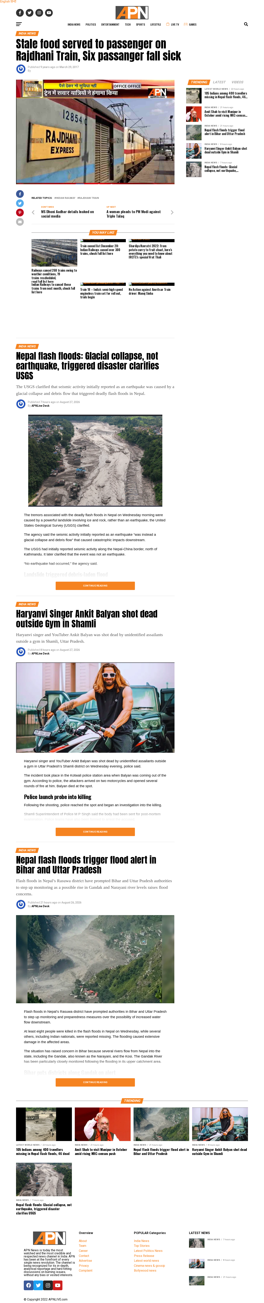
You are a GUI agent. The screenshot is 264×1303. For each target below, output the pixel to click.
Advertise (85, 1261)
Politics (91, 24)
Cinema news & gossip (149, 1266)
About (83, 1241)
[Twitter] (38, 1285)
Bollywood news (145, 1270)
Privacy (84, 1266)
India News (74, 24)
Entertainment (110, 24)
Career (83, 1251)
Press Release (144, 1256)
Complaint (85, 1270)
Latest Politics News (148, 1251)
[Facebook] (28, 1285)
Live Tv (175, 24)
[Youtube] (57, 1285)
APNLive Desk (40, 405)
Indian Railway (65, 198)
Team (82, 1246)
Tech (128, 24)
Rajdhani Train (89, 198)
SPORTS (140, 24)
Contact (84, 1256)
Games (192, 24)
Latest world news (146, 1261)
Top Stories (142, 1246)
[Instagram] (48, 1285)
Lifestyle (155, 24)
